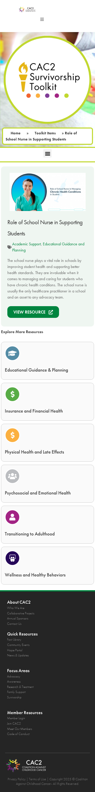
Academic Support (26, 244)
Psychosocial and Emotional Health (38, 493)
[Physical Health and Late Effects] (12, 435)
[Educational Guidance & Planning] (12, 353)
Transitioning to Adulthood (30, 534)
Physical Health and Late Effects (34, 452)
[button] (42, 19)
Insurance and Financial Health (34, 411)
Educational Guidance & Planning (36, 370)
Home (16, 133)
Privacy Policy (17, 779)
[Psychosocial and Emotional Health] (12, 476)
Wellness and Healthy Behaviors (35, 575)
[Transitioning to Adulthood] (12, 517)
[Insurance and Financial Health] (12, 394)
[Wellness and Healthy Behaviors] (12, 558)
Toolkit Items (45, 133)
